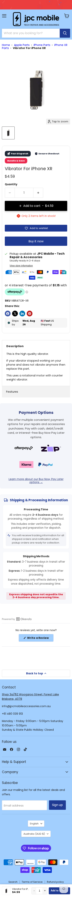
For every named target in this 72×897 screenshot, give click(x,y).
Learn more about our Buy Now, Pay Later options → (36, 480)
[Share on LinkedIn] (22, 313)
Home (6, 45)
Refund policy (55, 882)
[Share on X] (15, 313)
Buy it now (36, 241)
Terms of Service (32, 882)
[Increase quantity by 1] (38, 193)
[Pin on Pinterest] (29, 313)
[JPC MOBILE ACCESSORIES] (36, 19)
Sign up (57, 805)
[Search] (65, 33)
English (34, 823)
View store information (21, 265)
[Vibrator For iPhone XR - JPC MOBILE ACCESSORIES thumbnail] (8, 133)
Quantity (11, 184)
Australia (34, 834)
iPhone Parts (42, 45)
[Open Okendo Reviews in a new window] (17, 619)
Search (12, 882)
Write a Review (40, 639)
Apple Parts (22, 45)
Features (12, 392)
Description (15, 346)
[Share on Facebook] (8, 313)
